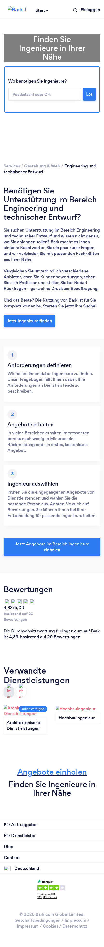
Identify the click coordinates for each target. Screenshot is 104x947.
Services (12, 166)
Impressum (75, 920)
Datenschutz (74, 926)
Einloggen (90, 10)
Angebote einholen (52, 771)
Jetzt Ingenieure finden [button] (29, 321)
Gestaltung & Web (42, 166)
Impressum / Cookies (37, 926)
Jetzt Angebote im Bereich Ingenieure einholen (52, 547)
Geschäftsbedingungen (37, 920)
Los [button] (89, 94)
